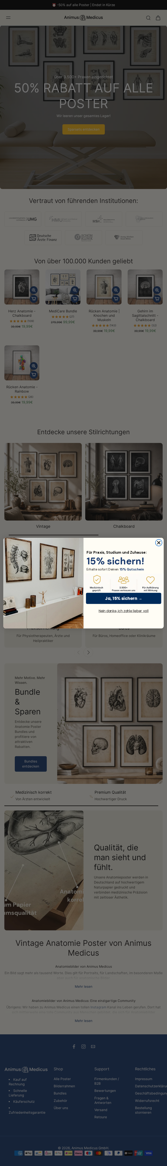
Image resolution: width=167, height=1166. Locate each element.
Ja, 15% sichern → (123, 598)
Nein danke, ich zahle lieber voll (124, 611)
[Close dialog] (158, 542)
